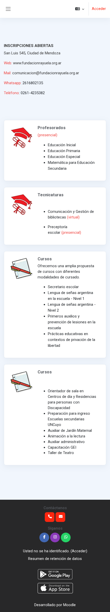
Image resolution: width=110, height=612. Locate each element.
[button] (79, 9)
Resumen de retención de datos (55, 558)
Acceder (99, 8)
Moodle (69, 605)
